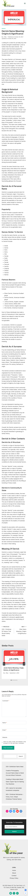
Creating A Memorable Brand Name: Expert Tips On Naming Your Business (15, 782)
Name (4, 722)
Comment (5, 701)
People (4, 28)
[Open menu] (24, 3)
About (14, 873)
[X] (14, 893)
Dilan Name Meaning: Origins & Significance (21, 630)
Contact (14, 875)
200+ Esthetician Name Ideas (14, 766)
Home (14, 870)
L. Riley (5, 37)
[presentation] (14, 657)
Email (4, 730)
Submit (14, 831)
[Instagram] (17, 893)
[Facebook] (10, 893)
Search (21, 756)
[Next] (24, 664)
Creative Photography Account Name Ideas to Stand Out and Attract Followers (15, 773)
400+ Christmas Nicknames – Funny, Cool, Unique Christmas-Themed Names (14, 797)
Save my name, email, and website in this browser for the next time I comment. (14, 742)
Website (4, 737)
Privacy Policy (14, 878)
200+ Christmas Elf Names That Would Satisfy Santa (6, 631)
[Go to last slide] (4, 664)
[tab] (12, 680)
